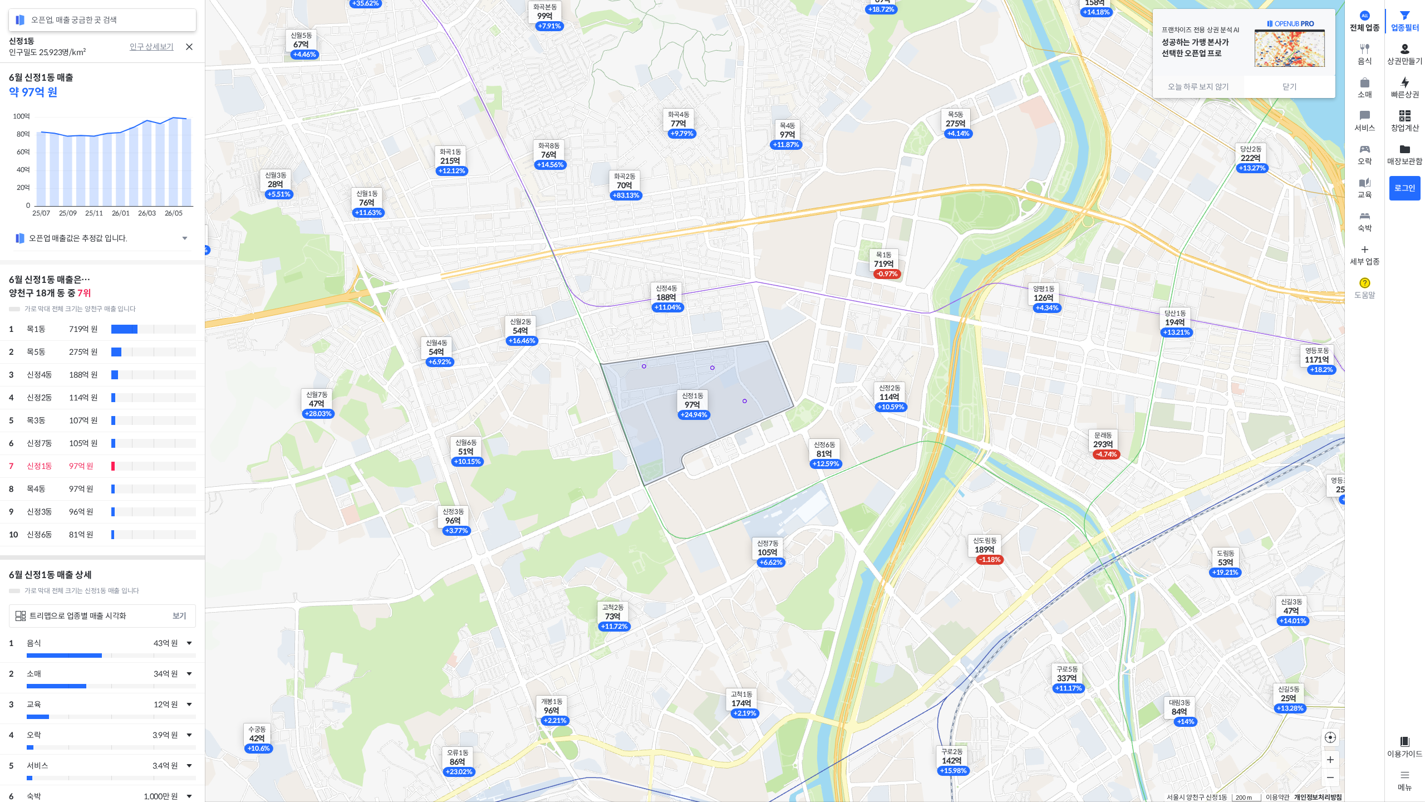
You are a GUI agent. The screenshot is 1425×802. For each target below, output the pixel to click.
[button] (883, 260)
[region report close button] (189, 47)
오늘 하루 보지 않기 (1198, 87)
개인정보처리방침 (1318, 797)
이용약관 (1278, 797)
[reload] (20, 20)
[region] (102, 432)
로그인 (1405, 188)
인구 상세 (145, 47)
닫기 (1289, 87)
